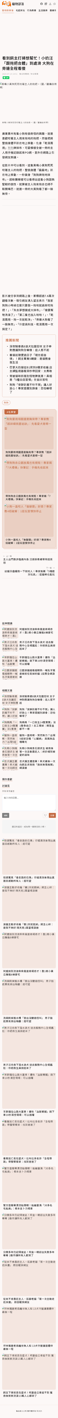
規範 (6, 815)
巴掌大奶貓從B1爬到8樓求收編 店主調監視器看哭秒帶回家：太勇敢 (31, 369)
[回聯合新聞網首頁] (6, 3)
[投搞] (46, 3)
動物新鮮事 (8, 10)
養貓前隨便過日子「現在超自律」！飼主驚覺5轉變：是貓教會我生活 (30, 358)
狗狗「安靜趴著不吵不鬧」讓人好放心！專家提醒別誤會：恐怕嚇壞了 (31, 388)
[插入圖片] (45, 815)
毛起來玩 (20, 10)
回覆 (52, 815)
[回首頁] (13, 3)
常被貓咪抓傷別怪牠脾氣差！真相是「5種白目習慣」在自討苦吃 (31, 377)
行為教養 (31, 10)
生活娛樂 (43, 10)
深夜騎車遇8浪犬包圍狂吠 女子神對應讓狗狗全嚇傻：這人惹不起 (31, 348)
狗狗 (6, 402)
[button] (41, 3)
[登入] (50, 4)
